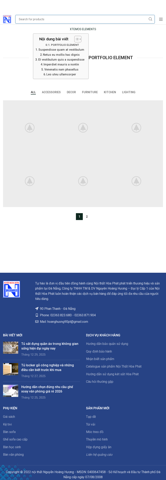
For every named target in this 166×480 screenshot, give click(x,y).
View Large (52, 103)
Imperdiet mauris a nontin (61, 64)
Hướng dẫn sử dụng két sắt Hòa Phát (112, 374)
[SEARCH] (150, 19)
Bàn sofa (9, 432)
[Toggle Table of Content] (75, 39)
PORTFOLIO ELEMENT (65, 44)
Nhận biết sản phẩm (100, 359)
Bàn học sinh (12, 447)
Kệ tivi (7, 424)
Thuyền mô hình (97, 439)
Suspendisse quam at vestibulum (61, 49)
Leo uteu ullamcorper (61, 74)
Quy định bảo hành (99, 351)
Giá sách (9, 417)
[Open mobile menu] (161, 19)
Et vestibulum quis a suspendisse (61, 59)
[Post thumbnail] (10, 349)
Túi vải (90, 424)
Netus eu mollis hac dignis (61, 55)
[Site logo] (7, 19)
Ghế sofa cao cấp (15, 439)
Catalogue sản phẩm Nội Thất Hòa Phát (114, 366)
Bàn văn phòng (13, 454)
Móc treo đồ (94, 432)
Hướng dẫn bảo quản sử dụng (107, 344)
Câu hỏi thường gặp (99, 382)
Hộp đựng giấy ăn (98, 447)
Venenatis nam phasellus (61, 69)
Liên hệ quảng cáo (99, 454)
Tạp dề (91, 417)
